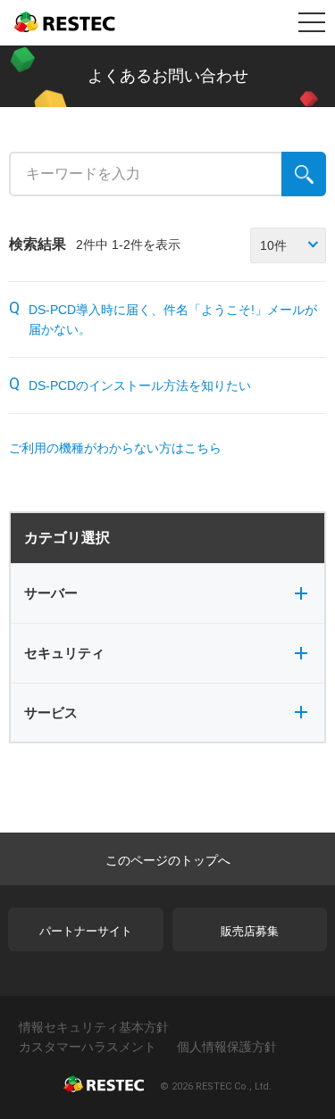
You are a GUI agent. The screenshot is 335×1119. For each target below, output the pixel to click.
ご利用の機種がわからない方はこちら (115, 448)
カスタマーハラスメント (87, 1047)
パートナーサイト (85, 931)
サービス (51, 712)
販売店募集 (250, 931)
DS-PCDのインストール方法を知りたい (140, 385)
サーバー (51, 593)
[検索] (303, 174)
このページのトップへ (167, 860)
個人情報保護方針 (227, 1047)
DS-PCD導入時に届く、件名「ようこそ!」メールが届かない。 (173, 319)
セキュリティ (64, 652)
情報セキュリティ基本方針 (94, 1027)
